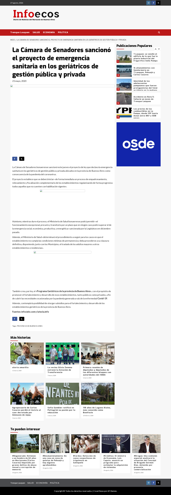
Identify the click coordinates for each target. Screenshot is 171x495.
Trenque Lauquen (20, 32)
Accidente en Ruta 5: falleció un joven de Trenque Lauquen (144, 99)
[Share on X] (21, 159)
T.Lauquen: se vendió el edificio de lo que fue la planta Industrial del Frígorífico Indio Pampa (146, 57)
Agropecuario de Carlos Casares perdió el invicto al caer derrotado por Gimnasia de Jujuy (26, 411)
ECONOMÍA (49, 32)
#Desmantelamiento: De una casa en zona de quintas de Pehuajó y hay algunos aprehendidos (55, 460)
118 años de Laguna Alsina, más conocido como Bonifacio (97, 410)
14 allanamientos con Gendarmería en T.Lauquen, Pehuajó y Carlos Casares (144, 71)
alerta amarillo (20, 367)
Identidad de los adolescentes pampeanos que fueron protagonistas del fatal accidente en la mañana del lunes (145, 87)
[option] (139, 58)
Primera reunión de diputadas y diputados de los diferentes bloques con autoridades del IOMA (97, 371)
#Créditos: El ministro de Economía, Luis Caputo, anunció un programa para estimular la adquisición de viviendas (116, 462)
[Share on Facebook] (14, 159)
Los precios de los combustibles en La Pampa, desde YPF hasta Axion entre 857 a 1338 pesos (146, 113)
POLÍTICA (63, 32)
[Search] (159, 32)
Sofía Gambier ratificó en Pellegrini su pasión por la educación (61, 410)
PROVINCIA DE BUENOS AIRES (29, 326)
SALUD (36, 32)
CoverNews (99, 491)
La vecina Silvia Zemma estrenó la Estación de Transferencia (60, 370)
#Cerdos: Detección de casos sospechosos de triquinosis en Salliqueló (84, 459)
